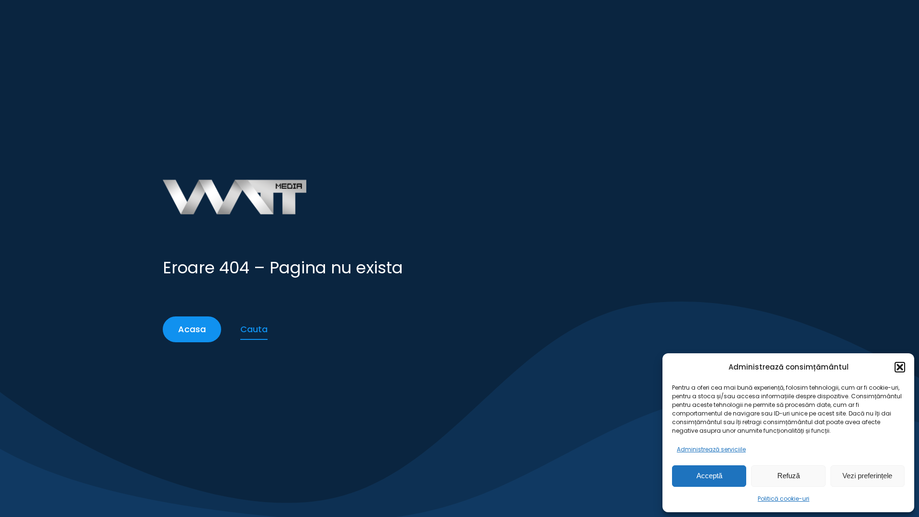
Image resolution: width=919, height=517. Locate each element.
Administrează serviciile (711, 449)
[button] (900, 367)
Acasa (192, 329)
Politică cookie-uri (783, 499)
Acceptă (709, 476)
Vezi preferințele (867, 476)
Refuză (788, 476)
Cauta (254, 329)
